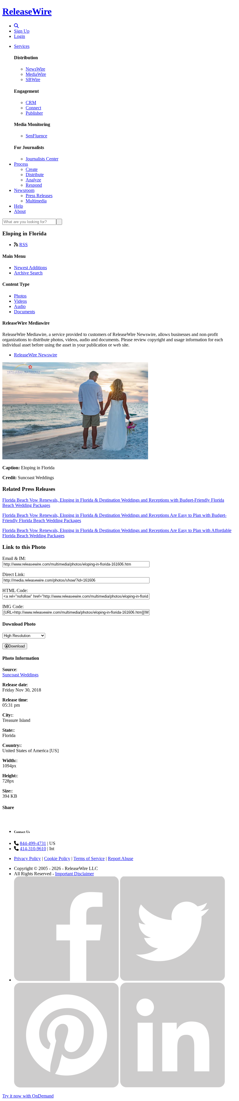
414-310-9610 (33, 848)
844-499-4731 (33, 843)
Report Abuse (120, 858)
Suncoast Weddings (20, 674)
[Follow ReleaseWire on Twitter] (172, 979)
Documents (24, 311)
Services (21, 46)
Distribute (35, 174)
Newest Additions (30, 267)
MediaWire (36, 74)
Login (19, 36)
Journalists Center (42, 158)
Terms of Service (89, 858)
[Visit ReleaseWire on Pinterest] (66, 1086)
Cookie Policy (57, 858)
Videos (20, 301)
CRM (31, 102)
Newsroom (24, 190)
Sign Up (21, 31)
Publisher (34, 113)
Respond (34, 185)
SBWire (33, 79)
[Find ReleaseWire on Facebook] (66, 979)
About (20, 211)
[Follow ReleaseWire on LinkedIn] (172, 1086)
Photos (20, 295)
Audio (20, 306)
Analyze (33, 179)
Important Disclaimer (74, 873)
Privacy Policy (27, 858)
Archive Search (28, 272)
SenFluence (36, 135)
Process (21, 164)
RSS (23, 244)
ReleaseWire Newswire (35, 354)
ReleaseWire (27, 11)
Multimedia (36, 200)
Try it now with (28, 1095)
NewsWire (35, 68)
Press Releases (39, 195)
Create (32, 169)
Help (18, 206)
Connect (33, 107)
